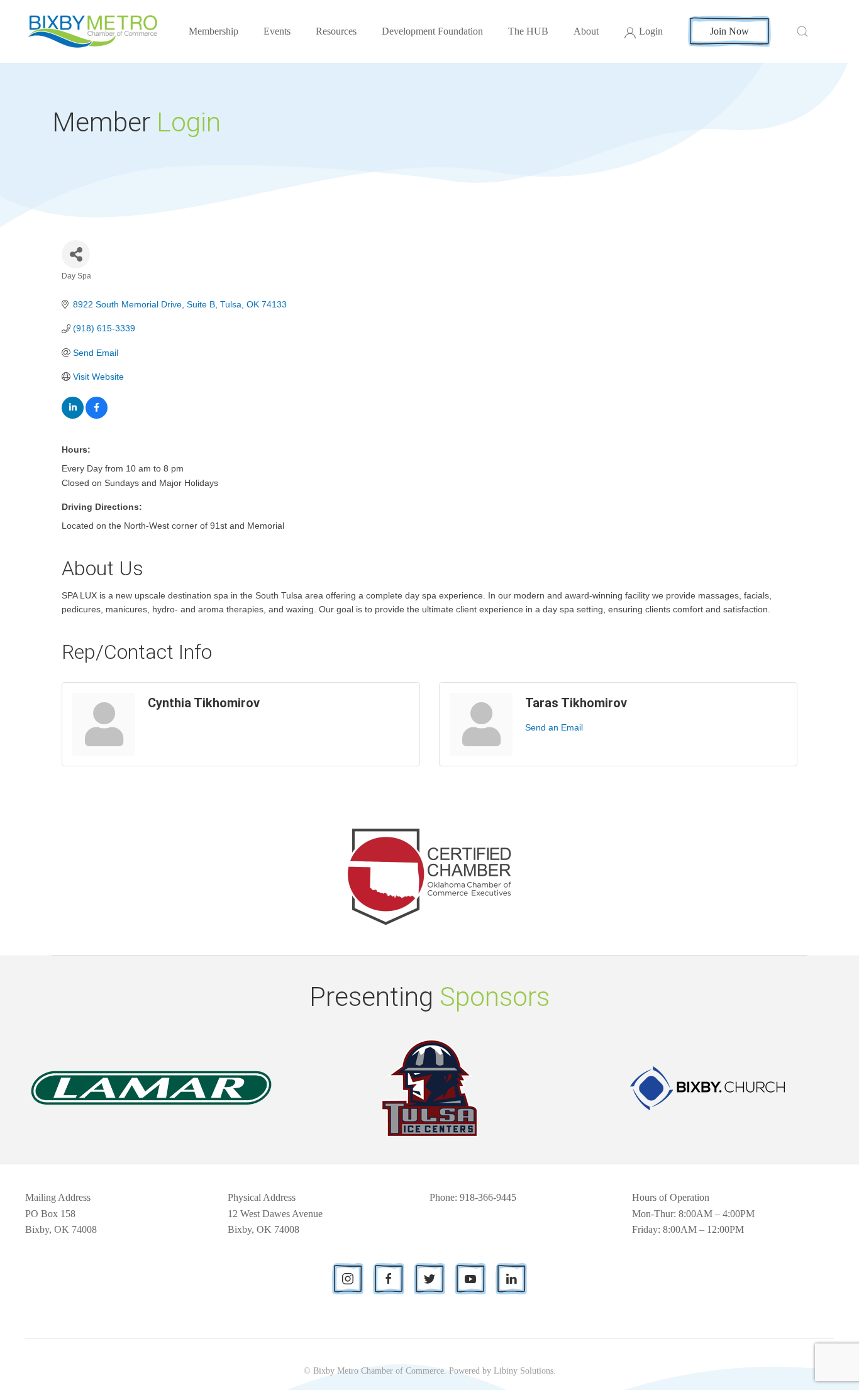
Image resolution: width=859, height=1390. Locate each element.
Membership (213, 31)
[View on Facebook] (97, 416)
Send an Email (554, 727)
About (586, 31)
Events (277, 31)
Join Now (729, 31)
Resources (336, 31)
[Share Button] (76, 254)
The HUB (528, 31)
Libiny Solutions (523, 1371)
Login (651, 31)
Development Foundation (432, 31)
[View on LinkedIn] (73, 416)
